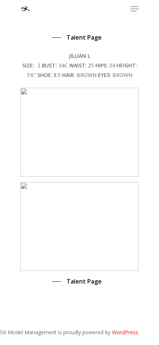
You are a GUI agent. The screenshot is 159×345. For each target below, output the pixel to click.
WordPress (125, 332)
